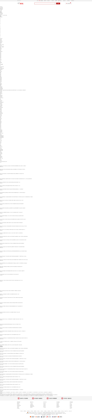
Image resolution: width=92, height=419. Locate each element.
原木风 (1, 108)
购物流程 (18, 403)
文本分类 (5, 395)
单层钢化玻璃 (1, 135)
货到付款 (44, 403)
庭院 (0, 119)
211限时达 (31, 404)
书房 (0, 125)
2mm (0, 141)
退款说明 (58, 405)
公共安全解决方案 (17, 395)
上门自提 (31, 403)
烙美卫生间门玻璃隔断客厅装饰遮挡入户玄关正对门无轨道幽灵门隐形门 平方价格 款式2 (11, 212)
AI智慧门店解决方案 (13, 394)
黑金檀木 (1, 86)
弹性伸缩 (7, 394)
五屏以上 (1, 129)
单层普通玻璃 (1, 136)
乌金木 (1, 80)
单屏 (0, 126)
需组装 (1, 106)
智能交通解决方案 (37, 394)
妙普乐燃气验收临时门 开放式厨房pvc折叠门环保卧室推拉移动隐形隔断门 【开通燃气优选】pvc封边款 (13, 256)
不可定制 (1, 104)
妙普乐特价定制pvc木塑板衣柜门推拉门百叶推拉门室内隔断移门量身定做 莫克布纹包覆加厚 (11, 203)
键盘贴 (1, 11)
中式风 (1, 110)
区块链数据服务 (2, 395)
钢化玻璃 (1, 95)
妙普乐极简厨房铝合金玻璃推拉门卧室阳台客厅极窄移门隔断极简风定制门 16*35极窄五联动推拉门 (12, 192)
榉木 (0, 85)
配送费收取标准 (32, 406)
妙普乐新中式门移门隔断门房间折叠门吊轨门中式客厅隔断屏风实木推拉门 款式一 (10, 334)
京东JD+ (71, 408)
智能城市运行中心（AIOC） (43, 395)
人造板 (1, 71)
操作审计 (22, 394)
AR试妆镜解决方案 (18, 394)
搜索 (58, 3)
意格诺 (1, 48)
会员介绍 (18, 404)
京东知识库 (1, 7)
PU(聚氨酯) (1, 64)
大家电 (18, 407)
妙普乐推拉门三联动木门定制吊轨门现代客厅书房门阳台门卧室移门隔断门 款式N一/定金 (11, 280)
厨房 (0, 123)
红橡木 (1, 81)
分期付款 (44, 405)
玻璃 (0, 57)
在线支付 (44, 404)
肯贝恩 (1, 45)
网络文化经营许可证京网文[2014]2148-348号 (49, 413)
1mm (0, 139)
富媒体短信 (51, 395)
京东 (23, 3)
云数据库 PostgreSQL (12, 395)
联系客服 (18, 408)
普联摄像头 (1, 9)
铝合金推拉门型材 (2, 392)
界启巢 (1, 40)
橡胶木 (1, 79)
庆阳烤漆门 (17, 392)
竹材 (0, 73)
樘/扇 (0, 145)
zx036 (28, 392)
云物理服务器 (30, 394)
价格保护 (58, 404)
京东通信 (71, 407)
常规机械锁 (1, 149)
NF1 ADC (48, 395)
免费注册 (42, 0)
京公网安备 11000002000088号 (32, 412)
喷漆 (0, 154)
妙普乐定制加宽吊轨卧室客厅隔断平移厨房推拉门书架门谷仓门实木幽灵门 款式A (10, 324)
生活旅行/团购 (19, 405)
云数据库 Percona (32, 395)
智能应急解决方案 (41, 394)
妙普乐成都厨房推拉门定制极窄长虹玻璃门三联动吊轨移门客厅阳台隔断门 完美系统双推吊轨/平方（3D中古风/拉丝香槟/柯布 (16, 178)
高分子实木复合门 (41, 392)
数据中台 (9, 394)
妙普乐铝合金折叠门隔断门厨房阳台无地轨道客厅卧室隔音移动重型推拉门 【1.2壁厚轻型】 (11, 389)
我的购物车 (68, 3)
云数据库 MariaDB (37, 395)
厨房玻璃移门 (24, 392)
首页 (0, 15)
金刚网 (1, 62)
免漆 (0, 155)
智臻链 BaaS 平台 (28, 395)
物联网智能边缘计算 (26, 394)
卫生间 (1, 118)
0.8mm (1, 138)
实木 (0, 94)
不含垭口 (1, 153)
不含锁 (1, 148)
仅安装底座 (1, 107)
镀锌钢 (1, 92)
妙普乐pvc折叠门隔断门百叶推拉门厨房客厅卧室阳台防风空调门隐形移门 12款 (10, 182)
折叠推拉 (1, 131)
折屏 (0, 52)
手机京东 (60, 0)
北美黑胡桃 (1, 88)
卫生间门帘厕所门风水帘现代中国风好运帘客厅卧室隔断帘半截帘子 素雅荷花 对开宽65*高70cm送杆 (13, 219)
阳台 (0, 124)
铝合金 (1, 67)
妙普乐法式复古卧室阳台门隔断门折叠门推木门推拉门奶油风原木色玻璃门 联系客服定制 (11, 222)
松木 (0, 82)
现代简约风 (1, 113)
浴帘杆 (1, 132)
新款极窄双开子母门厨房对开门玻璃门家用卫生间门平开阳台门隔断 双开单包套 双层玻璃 (11, 297)
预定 (0, 394)
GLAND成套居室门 (7, 392)
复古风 (1, 114)
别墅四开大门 (31, 392)
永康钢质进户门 (50, 392)
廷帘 (0, 49)
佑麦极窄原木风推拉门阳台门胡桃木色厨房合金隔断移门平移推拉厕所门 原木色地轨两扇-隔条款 (12, 246)
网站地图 (33, 394)
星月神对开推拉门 (35, 392)
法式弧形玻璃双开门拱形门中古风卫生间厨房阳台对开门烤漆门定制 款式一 (9, 274)
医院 (0, 117)
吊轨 (0, 147)
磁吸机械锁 (1, 150)
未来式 (1, 39)
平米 (0, 143)
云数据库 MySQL (3, 394)
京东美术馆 (1, 13)
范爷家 (1, 42)
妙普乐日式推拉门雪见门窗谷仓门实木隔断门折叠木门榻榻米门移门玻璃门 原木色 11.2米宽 (11, 200)
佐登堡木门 (20, 392)
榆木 (0, 70)
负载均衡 (24, 395)
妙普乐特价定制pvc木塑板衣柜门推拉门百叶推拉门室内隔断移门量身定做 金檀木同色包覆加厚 (12, 243)
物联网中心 (8, 395)
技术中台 (53, 394)
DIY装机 (71, 404)
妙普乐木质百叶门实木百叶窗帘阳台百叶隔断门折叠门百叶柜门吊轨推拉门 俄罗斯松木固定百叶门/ (12, 229)
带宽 (51, 394)
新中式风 (1, 112)
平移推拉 (1, 130)
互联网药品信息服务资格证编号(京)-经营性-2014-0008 (50, 412)
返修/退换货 (58, 406)
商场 (0, 116)
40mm (1, 160)
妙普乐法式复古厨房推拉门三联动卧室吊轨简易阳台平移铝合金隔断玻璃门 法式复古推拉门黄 (12, 173)
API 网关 (45, 394)
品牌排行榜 (1, 8)
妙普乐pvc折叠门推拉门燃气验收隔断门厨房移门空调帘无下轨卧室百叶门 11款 (10, 185)
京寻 (0, 43)
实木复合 (1, 100)
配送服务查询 (32, 405)
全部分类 (1, 6)
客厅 (0, 120)
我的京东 (48, 0)
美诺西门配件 (46, 392)
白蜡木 (1, 83)
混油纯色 (1, 156)
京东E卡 (71, 406)
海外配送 (31, 407)
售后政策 (58, 403)
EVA (0, 58)
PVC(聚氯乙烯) (2, 68)
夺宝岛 (70, 403)
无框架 (1, 77)
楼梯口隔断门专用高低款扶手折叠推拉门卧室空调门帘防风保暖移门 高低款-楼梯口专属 (11, 266)
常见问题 (18, 406)
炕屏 (0, 55)
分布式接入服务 (49, 394)
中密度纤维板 (1, 102)
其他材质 (1, 87)
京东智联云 (21, 395)
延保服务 (71, 405)
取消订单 (58, 407)
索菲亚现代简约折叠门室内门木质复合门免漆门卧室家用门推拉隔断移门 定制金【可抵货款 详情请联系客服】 (14, 236)
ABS (0, 99)
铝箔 (0, 61)
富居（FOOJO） (2, 44)
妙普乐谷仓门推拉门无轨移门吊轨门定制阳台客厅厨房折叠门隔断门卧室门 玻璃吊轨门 (11, 327)
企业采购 (56, 0)
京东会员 (53, 0)
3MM (0, 142)
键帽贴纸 (1, 12)
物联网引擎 (55, 394)
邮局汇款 (44, 406)
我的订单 (45, 0)
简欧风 (1, 111)
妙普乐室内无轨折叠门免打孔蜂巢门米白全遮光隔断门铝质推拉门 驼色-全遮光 (10, 312)
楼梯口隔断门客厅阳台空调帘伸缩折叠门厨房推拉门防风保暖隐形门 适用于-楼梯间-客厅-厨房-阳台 (12, 169)
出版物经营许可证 (40, 413)
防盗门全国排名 (13, 392)
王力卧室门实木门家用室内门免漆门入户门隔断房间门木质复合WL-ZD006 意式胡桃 (10, 341)
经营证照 (56, 414)
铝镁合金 (1, 93)
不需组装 (1, 105)
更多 (0, 50)
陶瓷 (0, 76)
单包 (0, 151)
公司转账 (44, 407)
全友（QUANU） (2, 46)
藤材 (0, 74)
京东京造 (1, 38)
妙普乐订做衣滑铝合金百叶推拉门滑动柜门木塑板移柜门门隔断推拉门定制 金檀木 (10, 290)
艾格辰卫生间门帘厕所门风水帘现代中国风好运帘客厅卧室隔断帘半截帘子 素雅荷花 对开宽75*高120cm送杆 (14, 259)
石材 (0, 75)
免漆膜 (1, 157)
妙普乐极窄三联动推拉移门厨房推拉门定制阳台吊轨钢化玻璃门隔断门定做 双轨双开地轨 (11, 302)
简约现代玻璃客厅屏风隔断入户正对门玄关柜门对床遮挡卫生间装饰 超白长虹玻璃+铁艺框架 (11, 215)
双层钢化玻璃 (1, 137)
